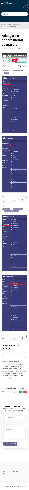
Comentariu (7, 427)
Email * (5, 415)
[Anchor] (26, 346)
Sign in (24, 3)
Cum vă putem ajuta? (18, 388)
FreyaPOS (22, 486)
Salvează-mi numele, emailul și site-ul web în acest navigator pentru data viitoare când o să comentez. (15, 410)
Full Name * (6, 413)
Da (20, 392)
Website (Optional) (8, 416)
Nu (25, 392)
